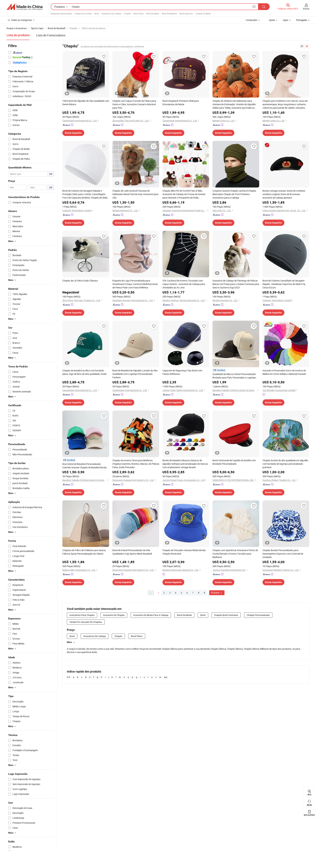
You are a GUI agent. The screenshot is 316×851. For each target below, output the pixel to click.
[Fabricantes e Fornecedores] (24, 6)
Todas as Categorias (21, 20)
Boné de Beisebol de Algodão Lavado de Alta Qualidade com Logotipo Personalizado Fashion (135, 374)
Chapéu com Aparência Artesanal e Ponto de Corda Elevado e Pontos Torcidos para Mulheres (235, 554)
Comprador (251, 20)
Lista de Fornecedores (50, 35)
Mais (69, 642)
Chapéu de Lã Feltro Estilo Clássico (80, 280)
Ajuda (272, 20)
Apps (285, 20)
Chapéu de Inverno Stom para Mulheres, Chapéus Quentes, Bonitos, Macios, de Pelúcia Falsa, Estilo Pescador (135, 464)
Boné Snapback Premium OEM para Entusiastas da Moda (180, 102)
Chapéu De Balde (203, 13)
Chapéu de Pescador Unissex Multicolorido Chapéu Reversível (184, 552)
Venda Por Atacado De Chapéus (85, 622)
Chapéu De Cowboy (83, 13)
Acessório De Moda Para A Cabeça (150, 615)
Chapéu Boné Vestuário (226, 615)
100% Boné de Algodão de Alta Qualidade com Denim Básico (85, 102)
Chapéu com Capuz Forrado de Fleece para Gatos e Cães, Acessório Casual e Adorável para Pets (134, 104)
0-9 (68, 677)
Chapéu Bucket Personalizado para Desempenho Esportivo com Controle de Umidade (283, 554)
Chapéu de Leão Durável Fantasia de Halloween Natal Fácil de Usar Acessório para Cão (135, 194)
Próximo (215, 592)
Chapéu (127, 13)
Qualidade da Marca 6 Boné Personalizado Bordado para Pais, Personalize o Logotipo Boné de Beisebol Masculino (234, 375)
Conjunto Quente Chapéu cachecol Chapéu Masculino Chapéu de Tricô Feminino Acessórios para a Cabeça (234, 194)
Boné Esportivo (186, 13)
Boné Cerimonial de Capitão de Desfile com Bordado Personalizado (234, 462)
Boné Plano (138, 13)
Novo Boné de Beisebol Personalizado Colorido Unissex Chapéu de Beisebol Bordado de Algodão (85, 465)
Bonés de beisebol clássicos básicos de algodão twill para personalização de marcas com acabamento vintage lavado (185, 464)
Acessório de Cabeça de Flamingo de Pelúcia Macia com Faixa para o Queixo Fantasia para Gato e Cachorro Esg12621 (235, 284)
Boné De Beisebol (169, 13)
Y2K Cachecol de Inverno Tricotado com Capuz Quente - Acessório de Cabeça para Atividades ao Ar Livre (183, 284)
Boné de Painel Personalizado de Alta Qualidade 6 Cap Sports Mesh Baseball (132, 552)
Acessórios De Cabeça (111, 13)
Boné (96, 13)
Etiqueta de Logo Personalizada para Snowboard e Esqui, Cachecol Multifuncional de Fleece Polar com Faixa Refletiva (135, 284)
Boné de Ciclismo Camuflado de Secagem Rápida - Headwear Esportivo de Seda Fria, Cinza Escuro (284, 284)
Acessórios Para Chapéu (81, 615)
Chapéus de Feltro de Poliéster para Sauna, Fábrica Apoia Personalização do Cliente (84, 552)
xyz (165, 677)
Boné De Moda (152, 13)
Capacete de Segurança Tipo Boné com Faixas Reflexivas (182, 372)
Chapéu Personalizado (258, 615)
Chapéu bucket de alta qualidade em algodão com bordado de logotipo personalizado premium (285, 464)
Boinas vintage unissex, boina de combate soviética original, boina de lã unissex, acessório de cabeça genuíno (284, 194)
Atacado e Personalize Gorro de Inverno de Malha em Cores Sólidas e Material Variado (284, 372)
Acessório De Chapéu (114, 615)
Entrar (306, 8)
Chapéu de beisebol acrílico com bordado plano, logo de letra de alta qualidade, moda (84, 372)
